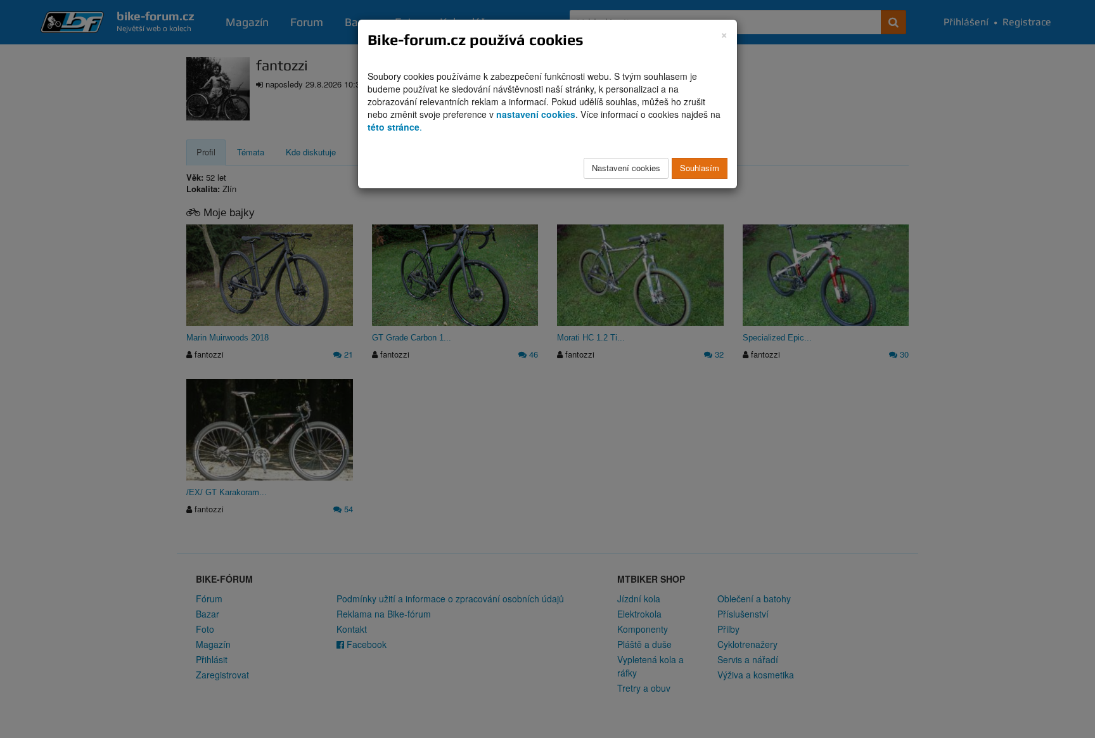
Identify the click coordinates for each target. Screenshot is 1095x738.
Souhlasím (699, 168)
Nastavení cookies (626, 168)
